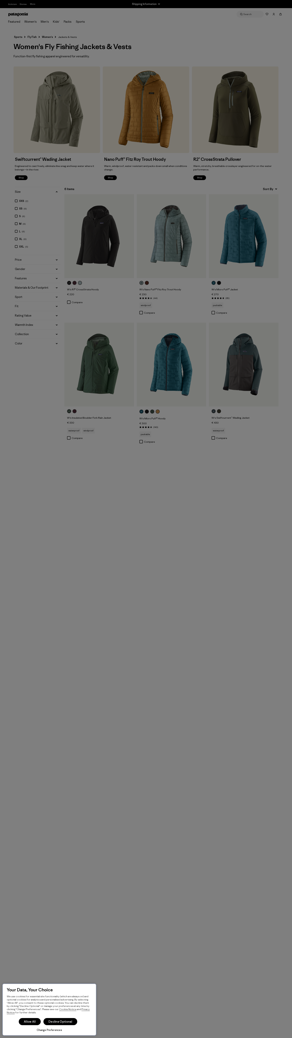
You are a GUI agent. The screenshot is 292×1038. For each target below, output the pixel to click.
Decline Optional (60, 1021)
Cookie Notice (67, 1009)
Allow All (30, 1021)
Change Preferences (49, 1030)
